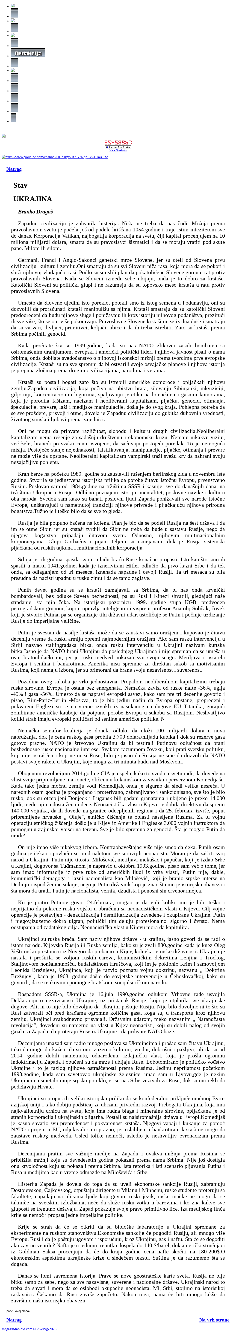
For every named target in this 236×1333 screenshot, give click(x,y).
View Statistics (118, 150)
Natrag (14, 169)
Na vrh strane (214, 1320)
